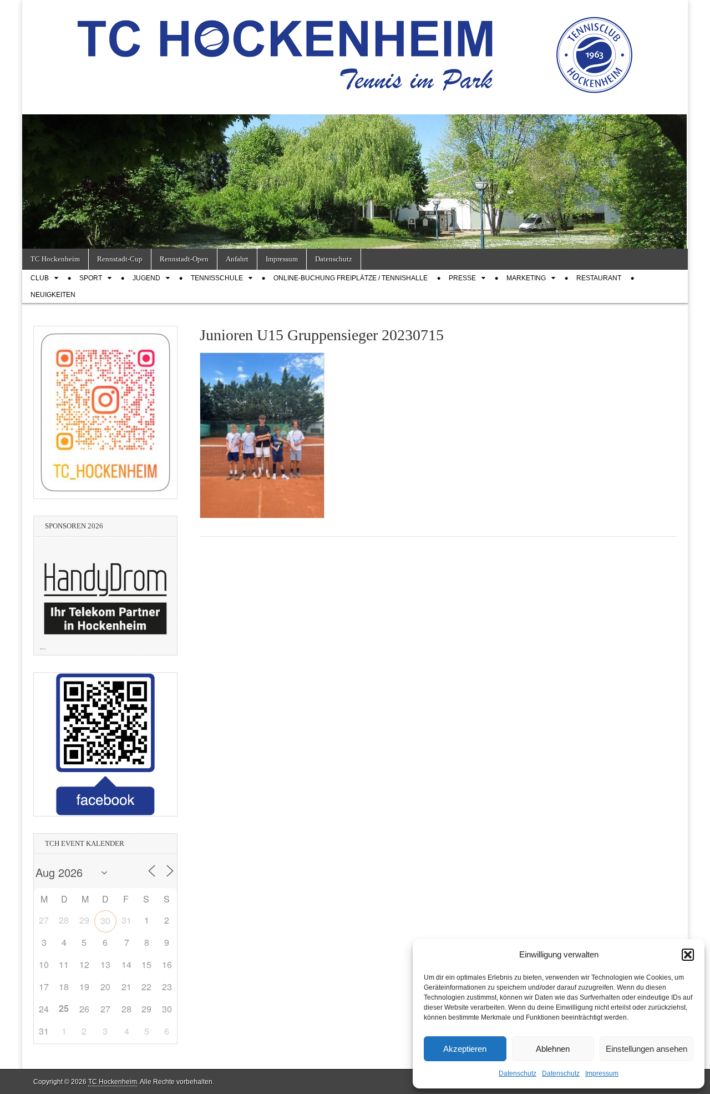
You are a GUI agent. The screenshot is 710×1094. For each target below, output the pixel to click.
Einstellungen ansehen (646, 1048)
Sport (90, 278)
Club (40, 278)
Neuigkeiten (53, 295)
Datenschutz (517, 1073)
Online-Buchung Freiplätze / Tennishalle (350, 278)
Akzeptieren (464, 1048)
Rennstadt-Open (184, 259)
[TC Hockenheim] (355, 49)
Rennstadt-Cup (120, 259)
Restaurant (598, 278)
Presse (462, 278)
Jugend (146, 278)
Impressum (601, 1073)
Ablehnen (553, 1048)
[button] (687, 954)
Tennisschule (217, 278)
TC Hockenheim (55, 259)
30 (105, 920)
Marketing (526, 278)
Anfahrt (237, 259)
